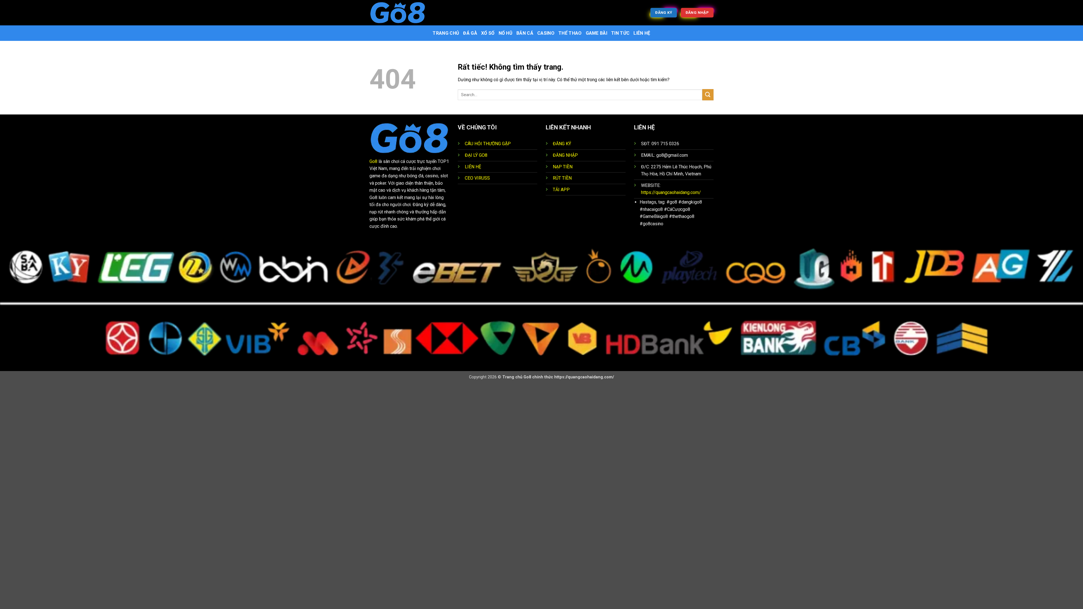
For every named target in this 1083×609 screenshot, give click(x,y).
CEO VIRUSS (477, 178)
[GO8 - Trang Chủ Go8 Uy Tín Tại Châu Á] (397, 12)
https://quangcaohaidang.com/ (671, 192)
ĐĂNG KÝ (562, 143)
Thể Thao (570, 33)
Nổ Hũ (506, 33)
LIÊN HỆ (473, 166)
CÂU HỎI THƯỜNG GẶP (488, 143)
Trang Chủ (446, 33)
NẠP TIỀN (563, 166)
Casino (545, 33)
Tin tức (620, 33)
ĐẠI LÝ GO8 (476, 155)
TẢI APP (561, 189)
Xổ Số (488, 33)
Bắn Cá (524, 33)
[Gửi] (708, 94)
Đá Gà (470, 33)
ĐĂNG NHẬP (565, 155)
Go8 (373, 161)
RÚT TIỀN (562, 178)
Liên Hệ (641, 33)
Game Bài (596, 33)
